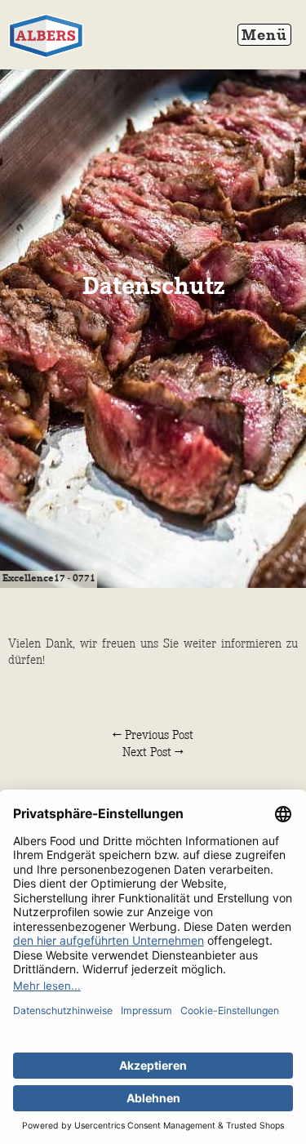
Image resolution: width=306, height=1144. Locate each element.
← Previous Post (153, 735)
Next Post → (153, 752)
